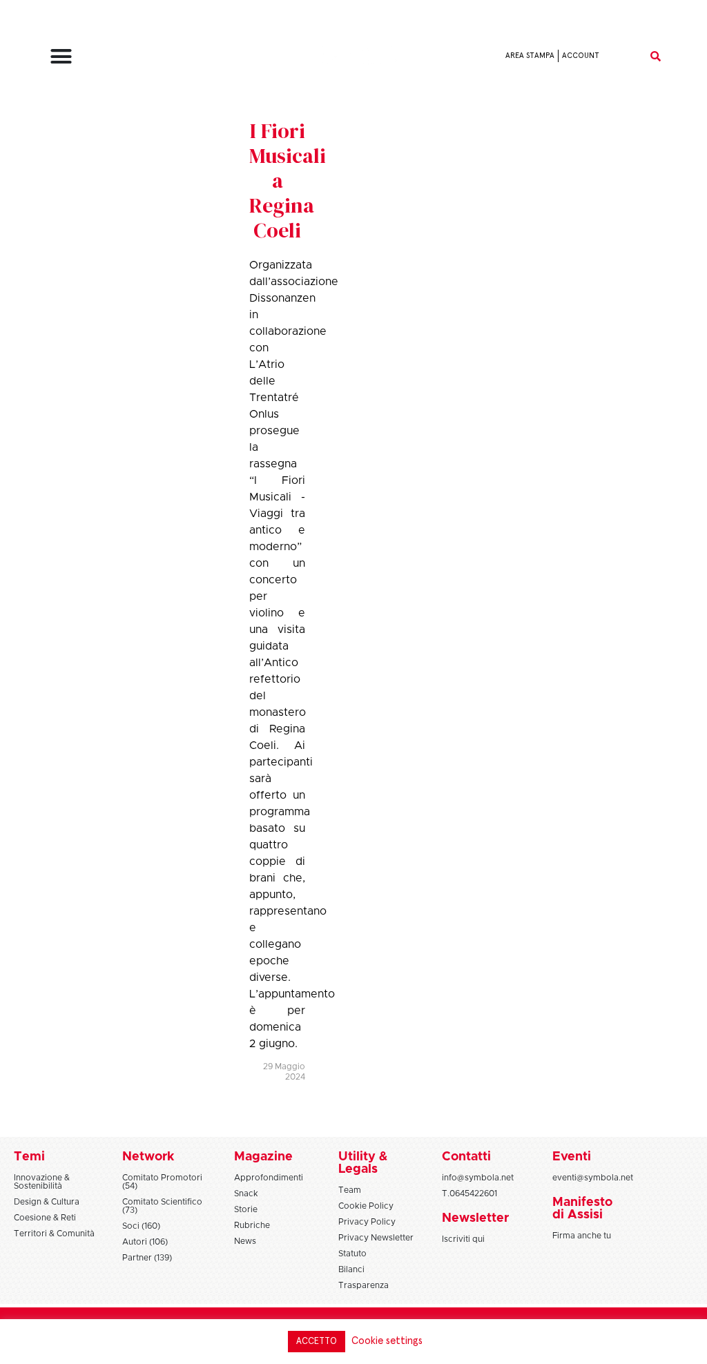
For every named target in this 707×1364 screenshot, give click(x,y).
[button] (61, 56)
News (245, 1241)
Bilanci (351, 1269)
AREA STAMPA (529, 55)
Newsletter (475, 1218)
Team (349, 1190)
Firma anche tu (581, 1235)
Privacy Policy (367, 1222)
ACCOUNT (580, 55)
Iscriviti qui (463, 1239)
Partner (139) (147, 1258)
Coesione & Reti (45, 1218)
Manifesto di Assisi (582, 1208)
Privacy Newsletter (376, 1238)
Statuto (352, 1253)
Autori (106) (145, 1242)
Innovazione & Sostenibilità (42, 1181)
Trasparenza (363, 1285)
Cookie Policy (366, 1206)
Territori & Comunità (54, 1233)
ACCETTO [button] (316, 1341)
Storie (246, 1209)
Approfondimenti (268, 1177)
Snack (246, 1193)
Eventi (571, 1157)
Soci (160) (141, 1226)
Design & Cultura (46, 1202)
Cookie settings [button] (387, 1341)
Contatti (466, 1157)
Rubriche (252, 1225)
